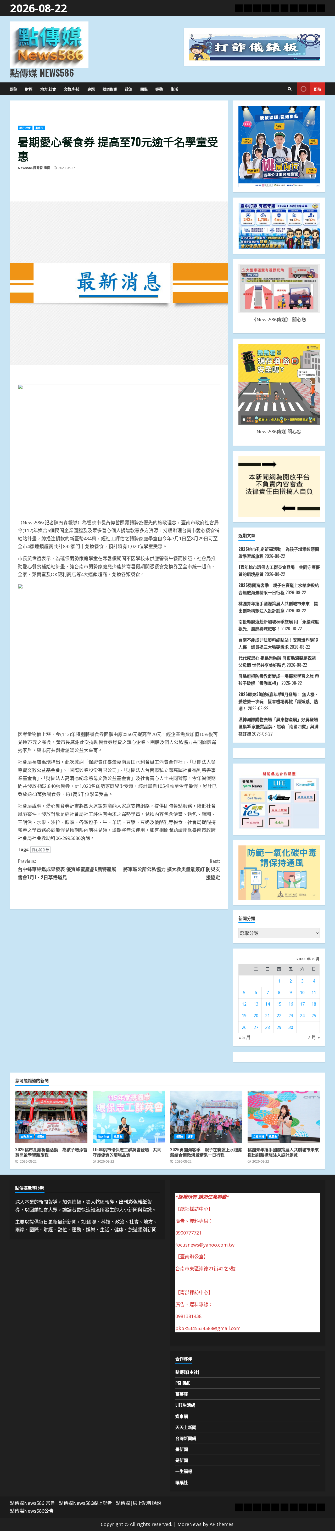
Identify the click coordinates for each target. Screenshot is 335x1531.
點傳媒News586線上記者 (85, 1503)
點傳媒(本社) (187, 1372)
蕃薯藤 (181, 1394)
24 (302, 1015)
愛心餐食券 (40, 849)
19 (244, 1015)
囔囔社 (181, 1482)
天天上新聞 (185, 1427)
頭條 (13, 89)
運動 (159, 89)
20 (256, 1015)
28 (267, 1027)
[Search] (290, 89)
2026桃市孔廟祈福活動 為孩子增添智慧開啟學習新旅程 (51, 1117)
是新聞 (181, 1460)
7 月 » (314, 1037)
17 (302, 1004)
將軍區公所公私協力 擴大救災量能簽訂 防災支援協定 (171, 869)
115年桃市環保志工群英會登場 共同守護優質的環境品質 (129, 1117)
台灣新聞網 (185, 1438)
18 (313, 1004)
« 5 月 (244, 1037)
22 (279, 1015)
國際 (144, 89)
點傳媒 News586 (42, 72)
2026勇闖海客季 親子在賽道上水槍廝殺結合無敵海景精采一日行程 (206, 1117)
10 (302, 992)
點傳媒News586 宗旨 (32, 1503)
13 (256, 1004)
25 (313, 1015)
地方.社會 (48, 89)
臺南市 (39, 128)
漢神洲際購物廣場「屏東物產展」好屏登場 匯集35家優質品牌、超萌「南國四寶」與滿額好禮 (278, 726)
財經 (28, 89)
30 (290, 1027)
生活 (174, 89)
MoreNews (189, 1524)
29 (279, 1027)
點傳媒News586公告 (32, 1511)
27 (256, 1027)
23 (290, 1015)
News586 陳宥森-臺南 (34, 168)
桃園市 (40, 1137)
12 (244, 1004)
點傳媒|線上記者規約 (138, 1503)
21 (267, 1015)
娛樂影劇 (110, 89)
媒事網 (181, 1416)
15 (279, 1004)
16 (290, 1004)
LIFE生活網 (185, 1405)
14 (267, 1004)
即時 (317, 89)
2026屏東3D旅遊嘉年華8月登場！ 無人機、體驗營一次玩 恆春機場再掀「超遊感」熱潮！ (278, 701)
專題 (91, 89)
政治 (128, 89)
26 (244, 1027)
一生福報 (183, 1471)
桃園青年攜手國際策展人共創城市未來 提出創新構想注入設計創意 (284, 1117)
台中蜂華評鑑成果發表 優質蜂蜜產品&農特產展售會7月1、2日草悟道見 (67, 869)
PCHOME (182, 1383)
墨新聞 (181, 1449)
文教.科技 (72, 89)
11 (313, 992)
